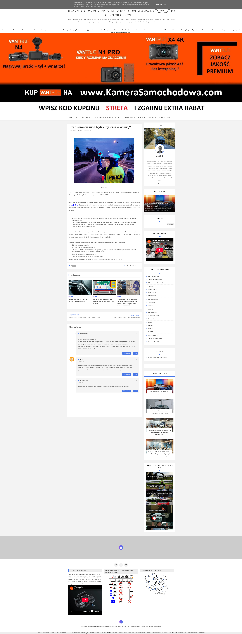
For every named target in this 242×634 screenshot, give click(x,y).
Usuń (135, 353)
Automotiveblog (152, 312)
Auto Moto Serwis (153, 299)
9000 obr (150, 305)
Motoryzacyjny (156, 626)
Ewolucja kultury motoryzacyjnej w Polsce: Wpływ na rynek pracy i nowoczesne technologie (159, 454)
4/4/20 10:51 (80, 382)
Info (77, 117)
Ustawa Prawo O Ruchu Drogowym (158, 283)
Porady (160, 117)
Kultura (85, 117)
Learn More (158, 4)
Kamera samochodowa (155, 338)
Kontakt (170, 117)
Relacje (118, 117)
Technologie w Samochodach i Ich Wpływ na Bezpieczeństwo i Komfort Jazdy (160, 432)
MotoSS (150, 325)
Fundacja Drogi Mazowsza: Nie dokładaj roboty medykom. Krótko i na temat (104, 301)
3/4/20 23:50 (80, 336)
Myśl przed (141, 117)
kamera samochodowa (84, 574)
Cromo (150, 322)
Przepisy (151, 117)
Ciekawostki (128, 117)
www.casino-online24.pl (127, 632)
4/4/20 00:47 (80, 361)
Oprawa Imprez (152, 289)
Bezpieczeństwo (105, 117)
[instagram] (116, 565)
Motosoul (150, 328)
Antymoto (150, 309)
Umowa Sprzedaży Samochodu (157, 357)
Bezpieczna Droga (153, 315)
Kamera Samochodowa (155, 279)
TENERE (150, 332)
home (71, 117)
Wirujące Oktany (153, 335)
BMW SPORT (152, 296)
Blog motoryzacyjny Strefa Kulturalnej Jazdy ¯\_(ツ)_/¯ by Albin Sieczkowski (121, 13)
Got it (166, 4)
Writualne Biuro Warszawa (155, 342)
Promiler (150, 286)
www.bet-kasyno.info (164, 632)
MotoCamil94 (152, 292)
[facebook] (161, 183)
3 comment (88, 130)
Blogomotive (151, 319)
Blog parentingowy (153, 276)
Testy (94, 117)
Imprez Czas (151, 302)
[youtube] (158, 183)
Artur (81, 359)
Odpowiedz (126, 353)
